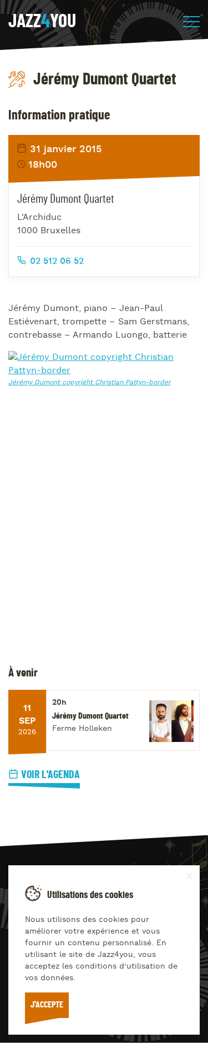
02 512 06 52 (55, 261)
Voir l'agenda (50, 774)
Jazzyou (42, 21)
